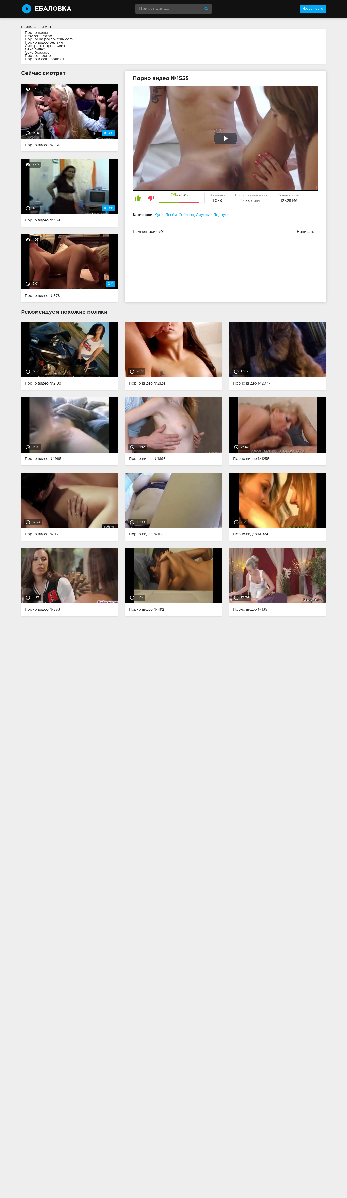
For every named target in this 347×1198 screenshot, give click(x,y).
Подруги (221, 215)
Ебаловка (53, 9)
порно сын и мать (37, 26)
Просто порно (38, 55)
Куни (159, 215)
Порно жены (36, 32)
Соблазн (186, 215)
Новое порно (313, 8)
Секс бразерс (37, 52)
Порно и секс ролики (44, 59)
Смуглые (204, 215)
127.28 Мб (289, 200)
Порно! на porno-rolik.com (49, 39)
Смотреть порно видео (45, 46)
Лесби (171, 215)
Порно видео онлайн (44, 42)
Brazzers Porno (38, 36)
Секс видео (35, 49)
